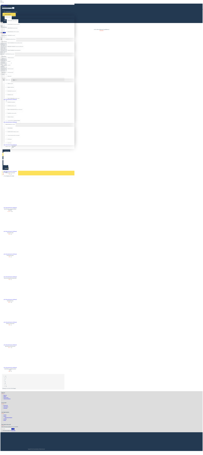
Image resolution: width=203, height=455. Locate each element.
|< (5, 376)
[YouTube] (4, 443)
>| (6, 386)
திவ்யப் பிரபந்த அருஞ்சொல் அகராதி (10, 346)
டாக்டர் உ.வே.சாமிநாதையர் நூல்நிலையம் (10, 99)
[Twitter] (4, 437)
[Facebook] (4, 435)
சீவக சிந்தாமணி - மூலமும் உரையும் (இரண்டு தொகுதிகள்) (10, 209)
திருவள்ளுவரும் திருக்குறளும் (10, 323)
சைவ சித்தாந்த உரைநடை (10, 255)
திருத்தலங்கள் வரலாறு (10, 300)
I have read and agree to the (9, 430)
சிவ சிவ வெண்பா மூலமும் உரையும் (10, 172)
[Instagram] (4, 440)
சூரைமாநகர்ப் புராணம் (10, 232)
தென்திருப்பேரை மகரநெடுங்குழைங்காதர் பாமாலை (10, 369)
